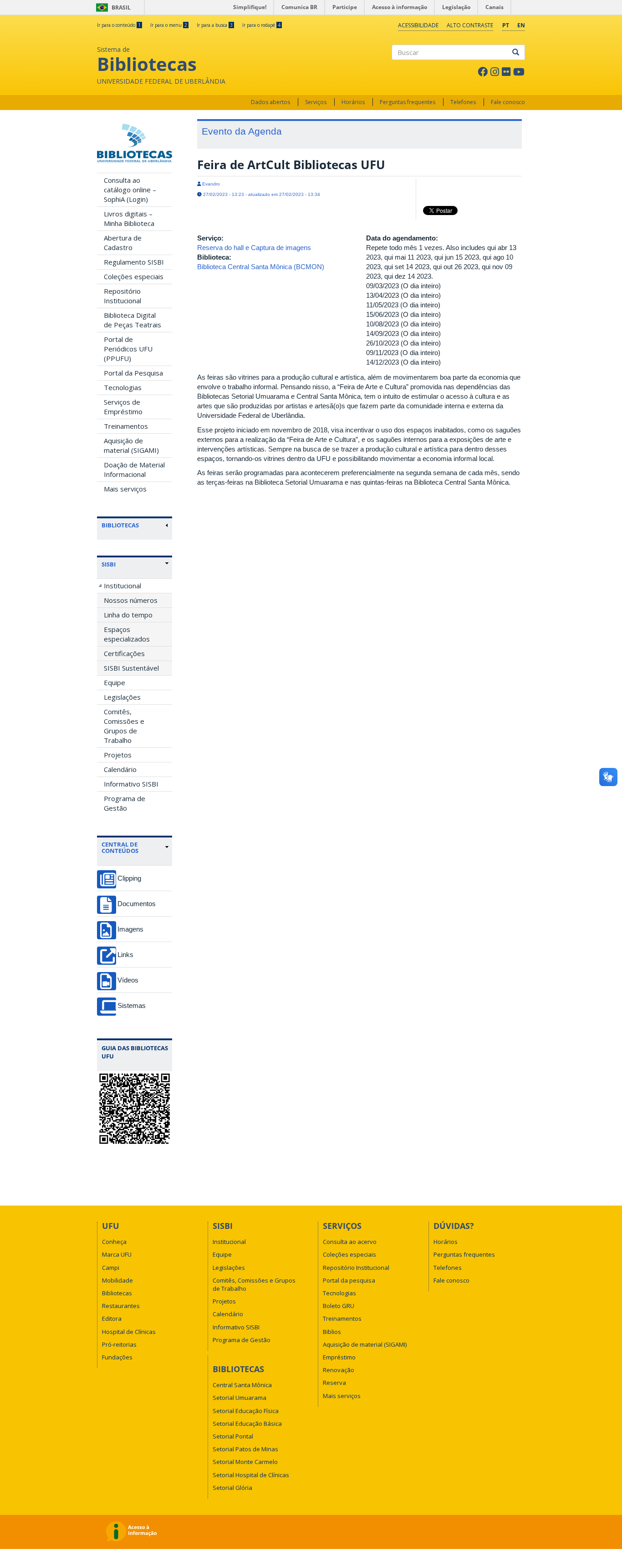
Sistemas (131, 1005)
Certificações (124, 653)
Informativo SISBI (131, 783)
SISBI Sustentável (131, 667)
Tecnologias (123, 387)
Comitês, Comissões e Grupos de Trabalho (124, 726)
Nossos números (131, 600)
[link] (135, 564)
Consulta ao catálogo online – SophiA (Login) (130, 189)
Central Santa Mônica (242, 1385)
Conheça (114, 1242)
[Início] (134, 143)
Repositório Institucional (122, 295)
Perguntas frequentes (407, 102)
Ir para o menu (168, 25)
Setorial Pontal (233, 1436)
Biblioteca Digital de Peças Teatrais (132, 320)
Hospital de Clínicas (129, 1332)
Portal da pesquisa (349, 1280)
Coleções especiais (133, 276)
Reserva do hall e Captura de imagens (254, 247)
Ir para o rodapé (261, 25)
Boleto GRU (338, 1306)
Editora (112, 1318)
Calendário (120, 769)
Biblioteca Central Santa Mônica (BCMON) (260, 267)
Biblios (332, 1332)
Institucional (122, 585)
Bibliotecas (117, 1293)
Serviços (315, 102)
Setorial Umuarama (239, 1398)
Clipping (129, 878)
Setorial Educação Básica (247, 1423)
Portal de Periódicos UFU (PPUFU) (128, 349)
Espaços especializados (127, 634)
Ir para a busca (215, 25)
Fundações (117, 1357)
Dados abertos (270, 102)
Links (125, 954)
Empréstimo (339, 1357)
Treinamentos (126, 426)
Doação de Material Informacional (134, 469)
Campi (110, 1267)
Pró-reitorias (119, 1344)
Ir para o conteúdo (119, 25)
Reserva (334, 1383)
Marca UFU (117, 1254)
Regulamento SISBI (134, 261)
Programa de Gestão (124, 803)
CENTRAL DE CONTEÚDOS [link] (120, 847)
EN (521, 25)
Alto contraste (470, 25)
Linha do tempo (128, 614)
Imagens (130, 929)
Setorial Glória (232, 1488)
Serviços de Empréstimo (123, 406)
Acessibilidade (418, 25)
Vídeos (127, 980)
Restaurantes (121, 1306)
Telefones (463, 102)
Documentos (136, 903)
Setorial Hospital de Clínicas (251, 1475)
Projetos (118, 754)
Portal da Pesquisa (133, 372)
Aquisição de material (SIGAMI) (131, 445)
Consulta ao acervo (350, 1242)
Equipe (114, 682)
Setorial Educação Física (246, 1411)
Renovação (338, 1370)
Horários (353, 102)
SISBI (109, 564)
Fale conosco (508, 102)
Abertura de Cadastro (123, 242)
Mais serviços (125, 488)
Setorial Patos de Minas (245, 1449)
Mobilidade (117, 1280)
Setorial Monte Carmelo (245, 1462)
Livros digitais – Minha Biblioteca (129, 218)
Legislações (122, 697)
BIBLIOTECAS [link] (120, 525)
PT (505, 25)
